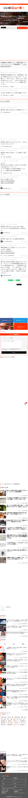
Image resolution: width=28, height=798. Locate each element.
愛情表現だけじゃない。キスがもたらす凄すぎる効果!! (17, 767)
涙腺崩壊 (4, 723)
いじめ (24, 723)
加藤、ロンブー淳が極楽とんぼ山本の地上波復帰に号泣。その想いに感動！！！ (17, 697)
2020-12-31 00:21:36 (15, 160)
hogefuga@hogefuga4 (7, 275)
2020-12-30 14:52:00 (13, 224)
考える (11, 717)
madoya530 (3, 245)
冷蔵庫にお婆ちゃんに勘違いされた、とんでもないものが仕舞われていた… (17, 558)
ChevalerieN (3, 224)
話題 (18, 717)
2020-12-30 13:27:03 (13, 236)
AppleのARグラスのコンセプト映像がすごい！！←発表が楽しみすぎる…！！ (17, 520)
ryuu (22, 630)
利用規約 (16, 791)
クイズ (17, 724)
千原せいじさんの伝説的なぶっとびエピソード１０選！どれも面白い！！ (17, 666)
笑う (4, 719)
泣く (10, 719)
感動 (4, 717)
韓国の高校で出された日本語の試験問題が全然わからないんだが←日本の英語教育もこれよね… (17, 536)
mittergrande (3, 107)
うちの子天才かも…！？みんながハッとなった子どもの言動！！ (17, 543)
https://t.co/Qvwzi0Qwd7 (8, 181)
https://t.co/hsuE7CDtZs (8, 253)
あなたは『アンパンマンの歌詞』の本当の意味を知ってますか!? (17, 679)
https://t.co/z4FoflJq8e (7, 183)
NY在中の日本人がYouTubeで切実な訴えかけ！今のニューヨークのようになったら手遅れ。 (17, 633)
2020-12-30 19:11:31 (14, 176)
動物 (10, 721)
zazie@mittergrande (6, 112)
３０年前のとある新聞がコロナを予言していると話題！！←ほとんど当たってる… (17, 498)
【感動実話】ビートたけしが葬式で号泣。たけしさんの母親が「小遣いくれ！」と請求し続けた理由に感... (17, 704)
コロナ (22, 719)
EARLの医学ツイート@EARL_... (9, 86)
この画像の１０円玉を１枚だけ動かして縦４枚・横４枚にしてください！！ (17, 648)
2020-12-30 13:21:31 (14, 72)
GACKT (4, 724)
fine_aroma (2, 139)
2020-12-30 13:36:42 (14, 90)
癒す (24, 717)
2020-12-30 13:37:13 (12, 259)
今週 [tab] (4, 644)
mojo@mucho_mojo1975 (7, 173)
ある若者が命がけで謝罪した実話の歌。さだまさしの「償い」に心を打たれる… (17, 660)
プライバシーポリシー (19, 793)
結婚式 (23, 724)
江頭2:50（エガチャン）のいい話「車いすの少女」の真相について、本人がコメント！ (17, 654)
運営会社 (4, 793)
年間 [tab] (23, 644)
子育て (17, 723)
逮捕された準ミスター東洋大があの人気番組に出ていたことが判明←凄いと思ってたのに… (17, 685)
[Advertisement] (14, 43)
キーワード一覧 (18, 790)
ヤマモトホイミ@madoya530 (8, 255)
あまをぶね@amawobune (7, 241)
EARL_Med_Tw (3, 72)
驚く (16, 719)
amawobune (3, 236)
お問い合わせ (5, 791)
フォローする (8, 72)
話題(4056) (25, 21)
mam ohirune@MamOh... (7, 156)
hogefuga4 (2, 259)
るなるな (19, 495)
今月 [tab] (14, 644)
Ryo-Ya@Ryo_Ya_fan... (7, 188)
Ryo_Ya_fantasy (3, 176)
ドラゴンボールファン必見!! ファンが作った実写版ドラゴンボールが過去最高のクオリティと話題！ (17, 621)
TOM (22, 651)
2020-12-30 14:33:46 (13, 139)
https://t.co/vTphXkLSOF (13, 170)
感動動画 (24, 721)
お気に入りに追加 (23, 28)
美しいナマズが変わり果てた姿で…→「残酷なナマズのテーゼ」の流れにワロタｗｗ (17, 505)
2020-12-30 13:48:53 (13, 245)
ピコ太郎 (11, 723)
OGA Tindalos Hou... (6, 232)
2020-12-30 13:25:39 (13, 107)
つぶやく (19, 282)
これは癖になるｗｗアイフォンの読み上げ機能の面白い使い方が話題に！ (17, 672)
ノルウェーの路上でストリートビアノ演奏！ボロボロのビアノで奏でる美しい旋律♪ (17, 626)
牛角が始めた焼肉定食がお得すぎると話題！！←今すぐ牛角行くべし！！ (16, 513)
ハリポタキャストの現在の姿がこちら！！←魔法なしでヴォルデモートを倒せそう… (17, 528)
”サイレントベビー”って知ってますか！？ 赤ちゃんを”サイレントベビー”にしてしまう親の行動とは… (17, 761)
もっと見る (25, 709)
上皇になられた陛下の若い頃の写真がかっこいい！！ (17, 550)
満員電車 (10, 724)
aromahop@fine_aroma (7, 146)
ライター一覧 (5, 790)
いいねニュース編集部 (17, 623)
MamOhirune (3, 150)
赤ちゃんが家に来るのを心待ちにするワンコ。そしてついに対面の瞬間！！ (17, 491)
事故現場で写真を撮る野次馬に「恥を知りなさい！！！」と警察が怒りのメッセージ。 (17, 691)
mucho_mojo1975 (4, 160)
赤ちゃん (17, 721)
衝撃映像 (4, 721)
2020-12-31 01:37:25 (13, 150)
